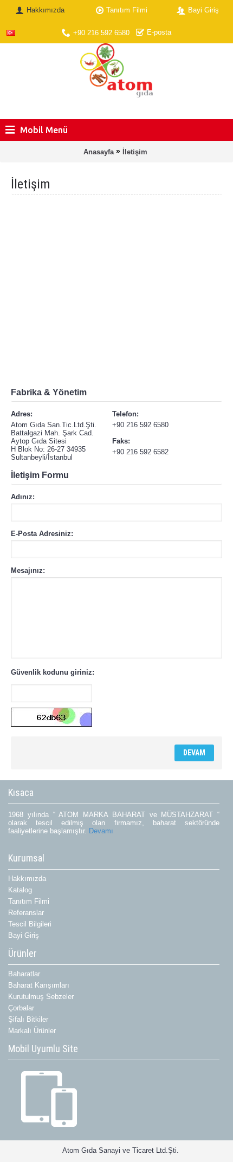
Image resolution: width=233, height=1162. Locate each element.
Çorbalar (21, 1008)
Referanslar (26, 913)
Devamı (101, 831)
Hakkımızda (27, 878)
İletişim (134, 152)
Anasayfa (98, 152)
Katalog (20, 890)
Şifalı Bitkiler (28, 1019)
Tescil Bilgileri (29, 924)
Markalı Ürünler (32, 1031)
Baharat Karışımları (38, 985)
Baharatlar (24, 974)
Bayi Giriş (23, 935)
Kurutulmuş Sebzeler (41, 997)
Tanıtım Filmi (28, 901)
